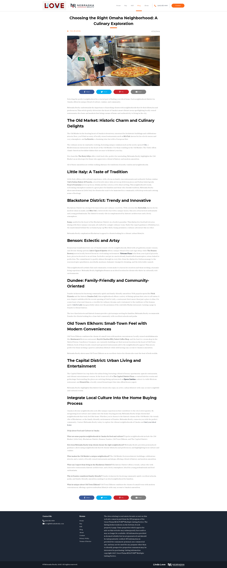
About (146, 6)
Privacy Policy (84, 539)
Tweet (105, 92)
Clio (145, 145)
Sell (132, 6)
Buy (125, 6)
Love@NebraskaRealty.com (54, 524)
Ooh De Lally (77, 305)
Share (88, 92)
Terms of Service (85, 541)
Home (118, 6)
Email (139, 92)
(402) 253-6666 (162, 6)
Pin (122, 92)
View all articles (75, 31)
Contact (178, 6)
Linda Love (159, 564)
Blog (139, 6)
